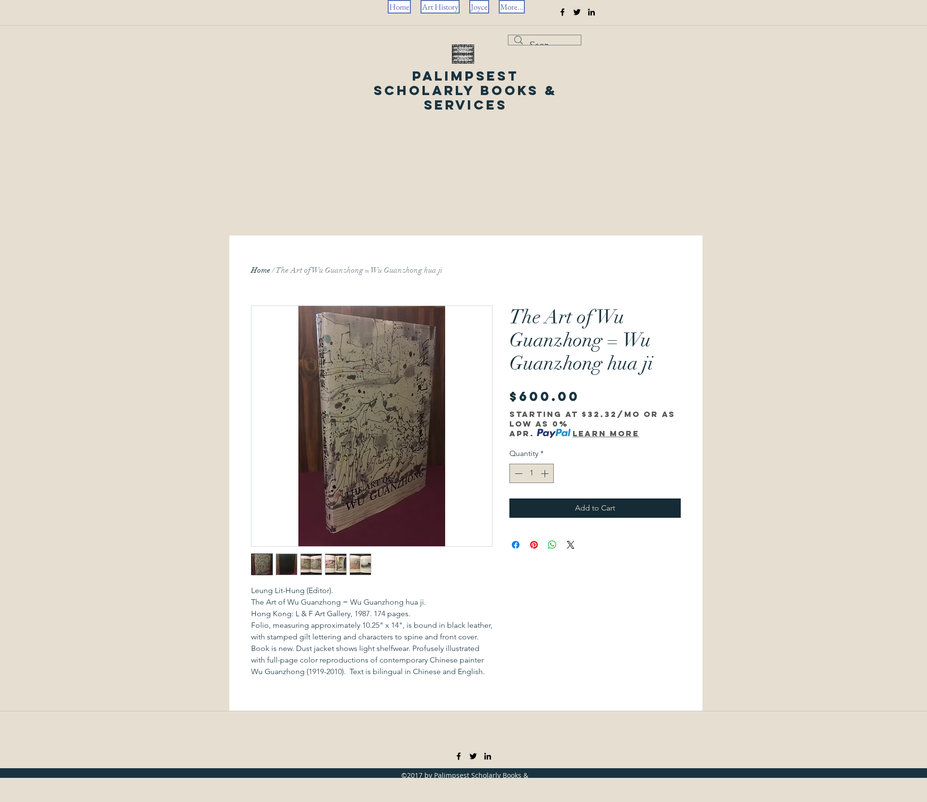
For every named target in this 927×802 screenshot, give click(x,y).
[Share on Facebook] (515, 545)
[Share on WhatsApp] (552, 545)
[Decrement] (517, 473)
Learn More (606, 433)
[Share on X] (570, 545)
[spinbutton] (531, 473)
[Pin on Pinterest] (534, 545)
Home (260, 270)
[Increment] (545, 473)
